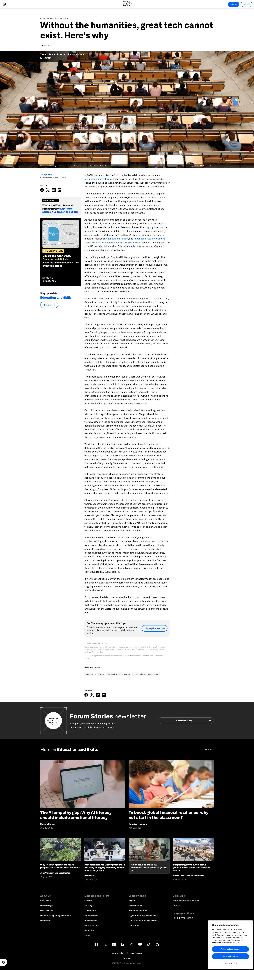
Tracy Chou (46, 174)
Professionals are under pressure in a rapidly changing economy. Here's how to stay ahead (104, 867)
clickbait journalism (117, 238)
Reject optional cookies (230, 949)
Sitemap (127, 958)
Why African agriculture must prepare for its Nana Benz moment (60, 866)
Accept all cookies (230, 956)
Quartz (45, 58)
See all (209, 749)
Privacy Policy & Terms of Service (127, 953)
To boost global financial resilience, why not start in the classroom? (168, 815)
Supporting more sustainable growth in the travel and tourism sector (191, 867)
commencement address (98, 178)
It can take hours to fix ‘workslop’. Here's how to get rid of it (149, 867)
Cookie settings (230, 963)
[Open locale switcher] (3, 962)
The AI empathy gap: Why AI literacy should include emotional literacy (76, 815)
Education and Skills (54, 18)
